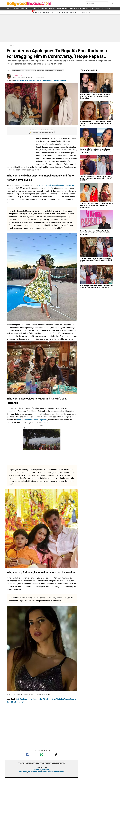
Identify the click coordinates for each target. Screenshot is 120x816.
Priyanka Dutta (18, 75)
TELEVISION (33, 8)
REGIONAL (52, 8)
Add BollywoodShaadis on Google (43, 132)
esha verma (40, 70)
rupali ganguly (49, 70)
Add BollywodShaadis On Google (43, 12)
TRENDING (16, 8)
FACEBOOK (25, 80)
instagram (23, 772)
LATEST (9, 8)
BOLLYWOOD (24, 8)
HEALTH (107, 8)
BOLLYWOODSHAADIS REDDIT (45, 80)
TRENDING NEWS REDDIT (60, 80)
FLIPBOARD (18, 80)
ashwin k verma (59, 70)
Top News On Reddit (85, 12)
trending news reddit (56, 772)
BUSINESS (72, 8)
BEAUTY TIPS (99, 8)
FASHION (64, 8)
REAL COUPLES (80, 8)
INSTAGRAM (32, 80)
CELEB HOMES (90, 8)
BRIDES (59, 8)
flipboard (37, 770)
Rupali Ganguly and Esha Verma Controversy (24, 70)
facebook (45, 770)
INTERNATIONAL (42, 8)
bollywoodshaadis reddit (37, 772)
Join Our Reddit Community (66, 12)
